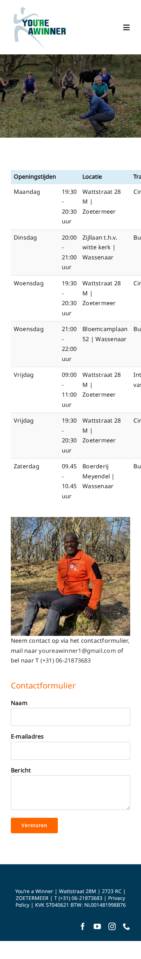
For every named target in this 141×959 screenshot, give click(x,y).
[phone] (126, 926)
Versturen (34, 825)
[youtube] (97, 926)
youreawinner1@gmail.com (77, 651)
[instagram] (112, 926)
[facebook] (82, 926)
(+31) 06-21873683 (65, 660)
